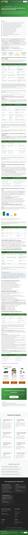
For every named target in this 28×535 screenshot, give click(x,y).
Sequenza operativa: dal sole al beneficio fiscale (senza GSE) (11, 34)
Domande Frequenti (5, 35)
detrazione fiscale (8, 50)
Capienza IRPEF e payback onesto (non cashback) (9, 29)
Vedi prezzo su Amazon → (6, 382)
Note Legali (2, 521)
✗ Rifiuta (25, 532)
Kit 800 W (16, 515)
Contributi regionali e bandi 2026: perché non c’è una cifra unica (11, 27)
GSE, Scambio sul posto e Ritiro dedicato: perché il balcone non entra (12, 26)
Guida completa (17, 513)
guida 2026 (20, 50)
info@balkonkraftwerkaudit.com (19, 522)
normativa (12, 50)
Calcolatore (25, 1)
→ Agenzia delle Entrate (5, 501)
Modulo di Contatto (17, 521)
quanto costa (13, 248)
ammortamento (17, 248)
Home (13, 1)
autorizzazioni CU (16, 50)
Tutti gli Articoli (20, 1)
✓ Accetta (22, 532)
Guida (16, 1)
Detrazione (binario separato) (14, 363)
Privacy (2, 522)
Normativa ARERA (3, 363)
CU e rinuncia (8, 363)
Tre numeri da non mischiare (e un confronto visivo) (10, 28)
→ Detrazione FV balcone (5, 502)
